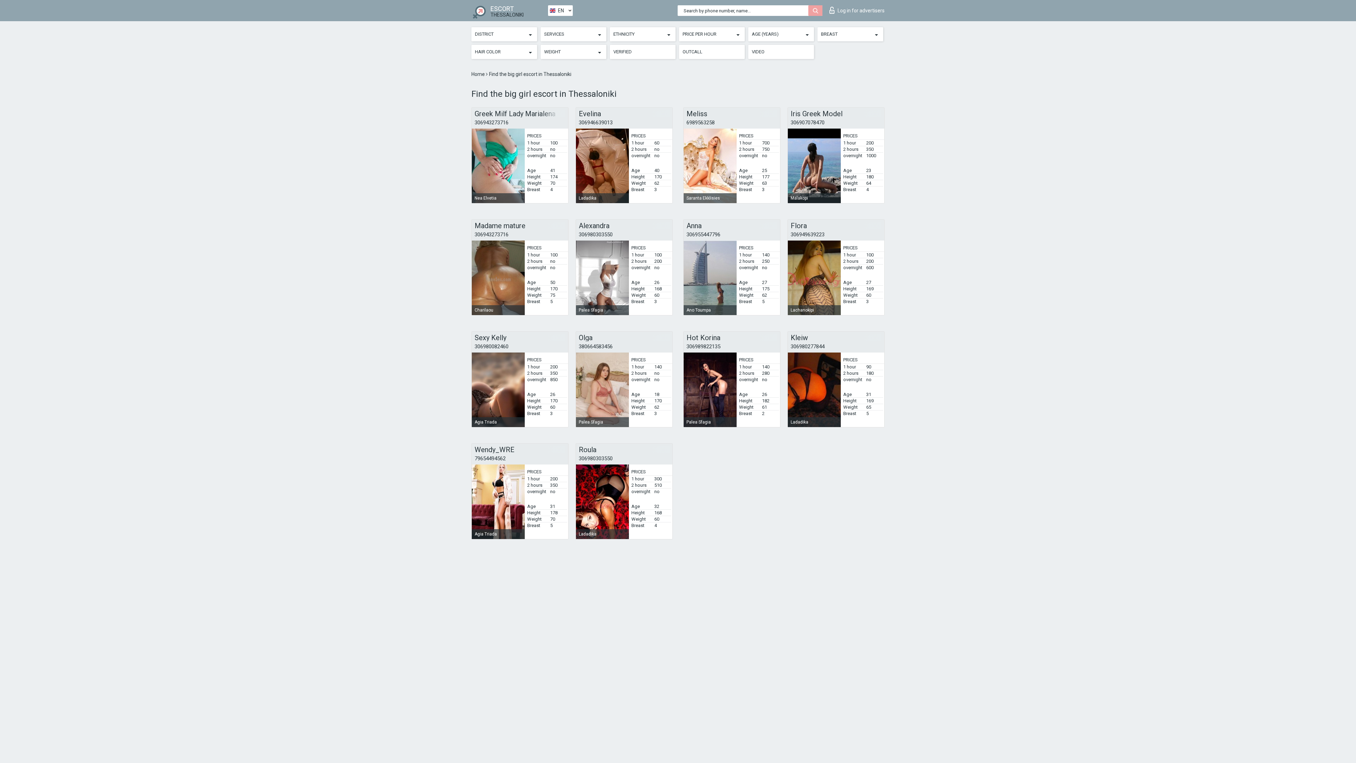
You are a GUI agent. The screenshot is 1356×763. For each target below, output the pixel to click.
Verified (622, 51)
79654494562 (490, 458)
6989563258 (700, 122)
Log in (861, 10)
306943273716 (492, 122)
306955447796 (703, 234)
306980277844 (808, 346)
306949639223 (808, 234)
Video (758, 51)
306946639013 (596, 122)
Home (478, 74)
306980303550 (596, 234)
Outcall (692, 51)
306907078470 (808, 122)
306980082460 (492, 346)
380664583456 (596, 346)
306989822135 (703, 346)
